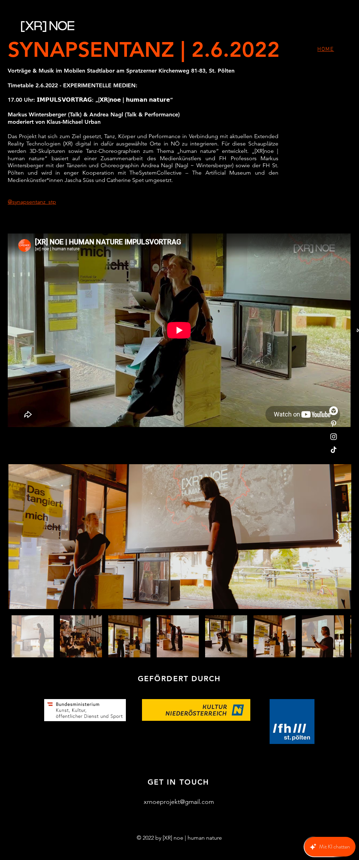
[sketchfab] (333, 410)
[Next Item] (339, 536)
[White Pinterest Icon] (333, 423)
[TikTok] (333, 449)
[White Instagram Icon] (333, 436)
